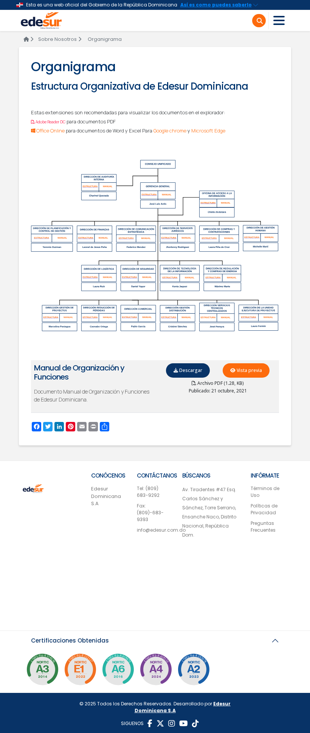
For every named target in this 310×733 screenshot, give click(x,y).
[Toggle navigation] (279, 20)
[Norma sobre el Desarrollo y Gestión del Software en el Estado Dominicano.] (118, 672)
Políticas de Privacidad (264, 509)
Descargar (190, 370)
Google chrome (169, 130)
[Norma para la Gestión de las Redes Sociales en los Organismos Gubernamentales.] (80, 672)
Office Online (50, 130)
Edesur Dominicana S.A (106, 496)
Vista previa (249, 370)
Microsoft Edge (208, 130)
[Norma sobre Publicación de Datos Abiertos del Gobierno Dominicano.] (42, 672)
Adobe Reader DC (50, 122)
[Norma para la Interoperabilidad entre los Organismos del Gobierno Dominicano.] (156, 672)
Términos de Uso (265, 491)
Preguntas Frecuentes (263, 526)
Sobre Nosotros (57, 39)
